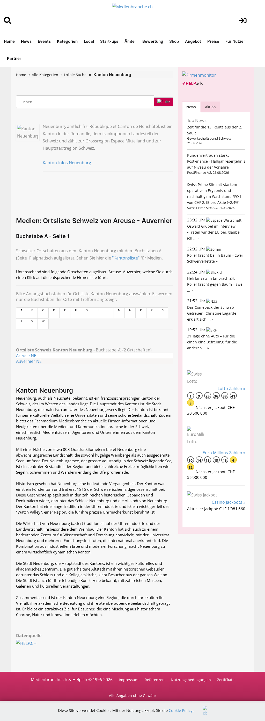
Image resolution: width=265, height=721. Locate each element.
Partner (14, 58)
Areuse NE (26, 355)
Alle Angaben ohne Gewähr (132, 695)
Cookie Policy (181, 710)
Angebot (193, 41)
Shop (174, 41)
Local (89, 41)
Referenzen (155, 679)
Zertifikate (225, 679)
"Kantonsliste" (125, 258)
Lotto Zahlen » (231, 388)
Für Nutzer (235, 41)
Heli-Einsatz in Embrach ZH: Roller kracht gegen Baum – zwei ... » (215, 284)
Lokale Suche (75, 74)
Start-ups (109, 41)
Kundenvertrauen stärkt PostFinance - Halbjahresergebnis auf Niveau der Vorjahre (216, 161)
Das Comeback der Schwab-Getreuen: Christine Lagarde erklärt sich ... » (211, 313)
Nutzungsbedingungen (191, 679)
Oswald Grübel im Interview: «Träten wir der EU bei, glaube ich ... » (213, 232)
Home (9, 41)
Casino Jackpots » (228, 502)
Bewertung (152, 41)
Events (44, 41)
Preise (213, 41)
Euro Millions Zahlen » (224, 453)
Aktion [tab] (210, 106)
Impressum (128, 679)
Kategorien (67, 41)
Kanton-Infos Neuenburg (67, 162)
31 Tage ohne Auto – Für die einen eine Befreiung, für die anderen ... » (212, 342)
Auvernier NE (29, 361)
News (26, 41)
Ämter (130, 41)
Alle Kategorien (45, 74)
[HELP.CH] (32, 643)
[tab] (191, 107)
